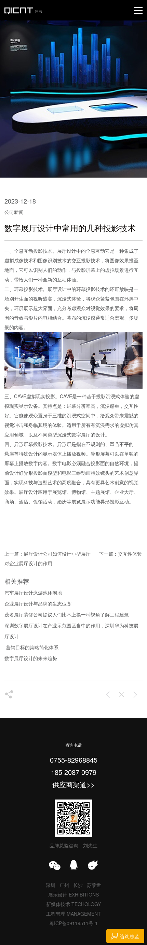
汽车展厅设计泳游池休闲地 (33, 592)
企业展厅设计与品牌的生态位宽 (37, 603)
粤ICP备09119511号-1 (73, 923)
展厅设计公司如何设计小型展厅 (57, 553)
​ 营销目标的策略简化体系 (31, 647)
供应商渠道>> (73, 784)
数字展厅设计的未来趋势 (30, 658)
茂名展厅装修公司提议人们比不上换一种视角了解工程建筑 (66, 614)
